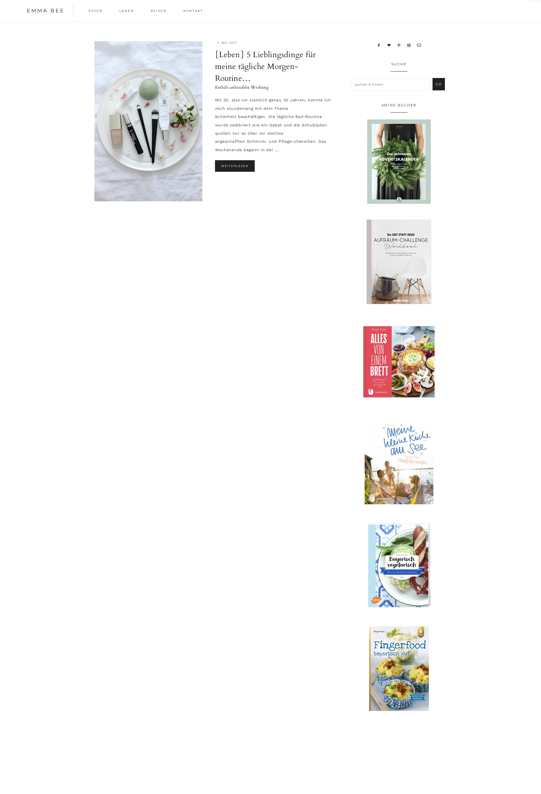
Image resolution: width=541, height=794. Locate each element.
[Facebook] (379, 45)
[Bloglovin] (389, 45)
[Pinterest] (399, 45)
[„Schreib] (419, 45)
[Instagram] (409, 45)
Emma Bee (46, 11)
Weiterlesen (235, 166)
